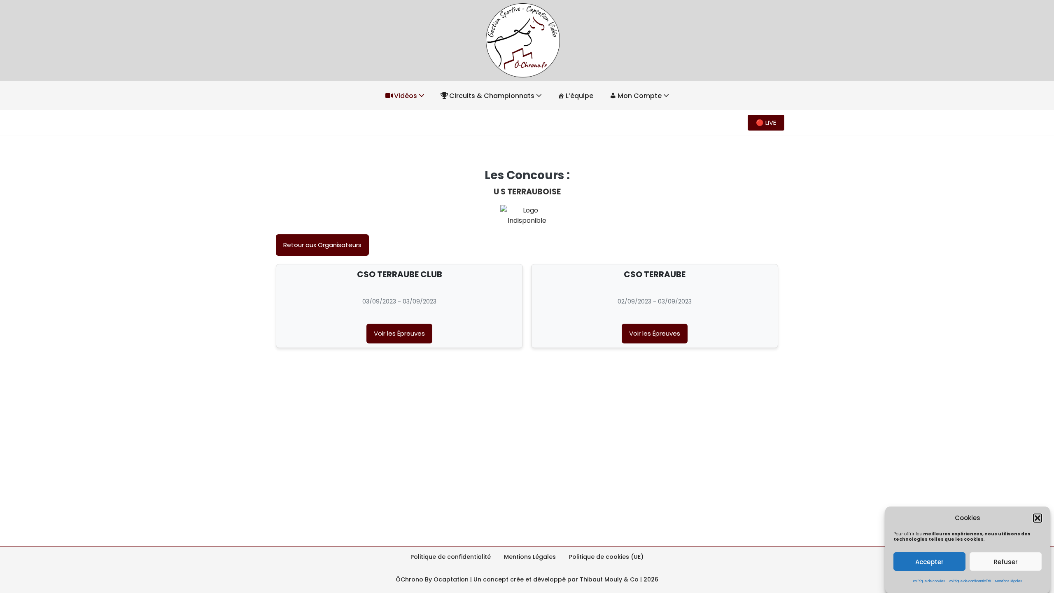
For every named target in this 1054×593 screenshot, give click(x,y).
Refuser (1006, 561)
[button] (1037, 518)
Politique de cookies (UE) (606, 557)
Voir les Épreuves (399, 333)
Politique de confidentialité (970, 581)
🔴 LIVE (766, 122)
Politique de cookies (929, 581)
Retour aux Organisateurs (322, 244)
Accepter (929, 561)
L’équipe (579, 95)
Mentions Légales (1008, 581)
